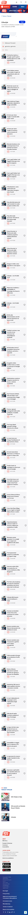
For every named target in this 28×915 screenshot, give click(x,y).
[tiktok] (12, 912)
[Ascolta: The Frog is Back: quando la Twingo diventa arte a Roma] (8, 430)
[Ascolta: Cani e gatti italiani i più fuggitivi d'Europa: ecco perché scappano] (8, 179)
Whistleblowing (6, 903)
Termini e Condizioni (7, 906)
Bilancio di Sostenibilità (8, 909)
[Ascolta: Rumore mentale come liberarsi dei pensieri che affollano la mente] (8, 632)
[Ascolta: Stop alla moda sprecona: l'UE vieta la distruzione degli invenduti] (8, 223)
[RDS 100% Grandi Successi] (4, 2)
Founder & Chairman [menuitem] (7, 843)
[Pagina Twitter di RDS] (5, 912)
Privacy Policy (6, 893)
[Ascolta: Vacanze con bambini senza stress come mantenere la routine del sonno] (8, 618)
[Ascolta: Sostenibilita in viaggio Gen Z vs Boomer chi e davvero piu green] (8, 748)
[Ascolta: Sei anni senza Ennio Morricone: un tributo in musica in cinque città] (8, 458)
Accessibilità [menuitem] (6, 846)
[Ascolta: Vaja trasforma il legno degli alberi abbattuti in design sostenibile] (8, 107)
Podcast (9, 16)
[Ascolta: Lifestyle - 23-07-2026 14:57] (8, 307)
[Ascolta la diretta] (2, 7)
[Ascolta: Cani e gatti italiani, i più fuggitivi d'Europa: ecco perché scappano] (8, 165)
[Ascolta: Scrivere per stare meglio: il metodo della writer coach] (8, 121)
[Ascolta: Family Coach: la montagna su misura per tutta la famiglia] (8, 471)
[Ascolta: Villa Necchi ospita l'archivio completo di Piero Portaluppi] (8, 719)
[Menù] (26, 2)
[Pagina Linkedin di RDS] (9, 912)
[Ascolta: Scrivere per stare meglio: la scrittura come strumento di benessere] (8, 136)
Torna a (5, 16)
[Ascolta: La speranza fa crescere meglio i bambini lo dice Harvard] (8, 762)
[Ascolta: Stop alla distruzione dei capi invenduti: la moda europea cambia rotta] (8, 208)
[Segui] (22, 22)
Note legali (5, 890)
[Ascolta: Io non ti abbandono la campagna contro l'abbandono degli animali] (8, 705)
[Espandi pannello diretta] (10, 7)
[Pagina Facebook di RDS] (3, 912)
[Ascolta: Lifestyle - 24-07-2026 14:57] (8, 280)
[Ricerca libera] (21, 2)
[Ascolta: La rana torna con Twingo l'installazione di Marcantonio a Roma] (8, 444)
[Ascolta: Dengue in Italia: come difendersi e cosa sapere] (8, 268)
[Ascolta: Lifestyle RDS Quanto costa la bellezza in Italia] (8, 603)
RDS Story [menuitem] (5, 840)
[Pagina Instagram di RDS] (8, 912)
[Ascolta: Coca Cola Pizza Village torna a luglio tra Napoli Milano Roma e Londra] (8, 514)
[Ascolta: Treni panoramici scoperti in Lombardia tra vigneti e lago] (8, 558)
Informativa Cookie (7, 901)
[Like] (24, 59)
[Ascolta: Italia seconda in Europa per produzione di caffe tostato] (8, 661)
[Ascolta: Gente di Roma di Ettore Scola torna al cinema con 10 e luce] (8, 500)
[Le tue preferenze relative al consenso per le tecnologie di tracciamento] (25, 912)
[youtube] (14, 912)
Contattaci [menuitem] (5, 845)
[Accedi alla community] (16, 2)
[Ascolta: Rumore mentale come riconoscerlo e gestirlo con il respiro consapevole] (8, 647)
